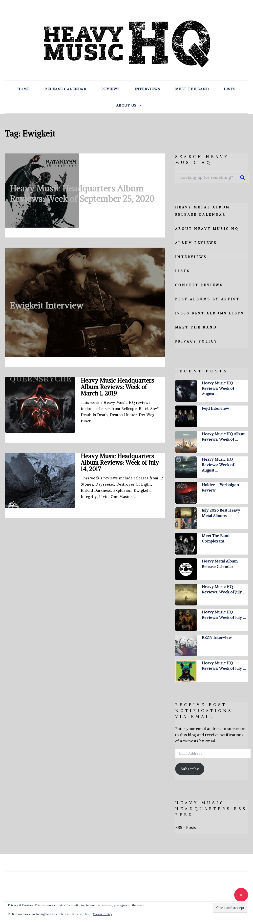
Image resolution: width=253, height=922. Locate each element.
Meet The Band (192, 89)
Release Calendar (65, 89)
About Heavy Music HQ (207, 229)
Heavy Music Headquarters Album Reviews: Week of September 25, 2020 (82, 193)
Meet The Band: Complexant (216, 538)
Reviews (110, 89)
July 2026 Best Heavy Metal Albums (221, 513)
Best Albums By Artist (207, 299)
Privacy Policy (196, 341)
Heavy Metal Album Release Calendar (220, 563)
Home (23, 89)
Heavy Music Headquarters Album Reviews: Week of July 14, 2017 (120, 462)
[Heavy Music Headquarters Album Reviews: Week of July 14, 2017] (40, 480)
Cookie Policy (102, 914)
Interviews (147, 89)
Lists (230, 89)
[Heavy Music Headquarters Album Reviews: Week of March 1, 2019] (40, 405)
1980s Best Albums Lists (209, 313)
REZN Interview (217, 637)
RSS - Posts (185, 827)
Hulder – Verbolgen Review (220, 487)
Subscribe (190, 769)
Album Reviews (196, 243)
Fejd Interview (215, 408)
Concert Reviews (199, 285)
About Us (126, 105)
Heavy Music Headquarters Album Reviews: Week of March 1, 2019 (117, 387)
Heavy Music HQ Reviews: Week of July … (224, 589)
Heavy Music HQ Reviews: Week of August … (218, 388)
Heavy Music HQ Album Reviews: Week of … (224, 436)
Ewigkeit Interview (47, 305)
